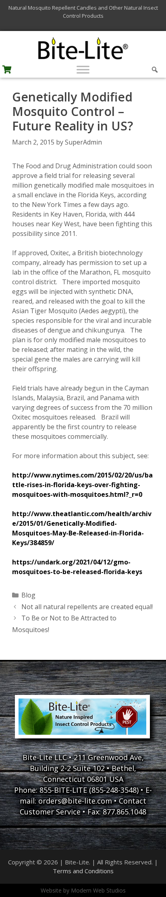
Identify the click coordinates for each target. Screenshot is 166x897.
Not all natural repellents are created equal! (87, 606)
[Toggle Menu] (83, 69)
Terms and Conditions (83, 871)
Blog (28, 595)
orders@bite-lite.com (75, 801)
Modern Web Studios (98, 890)
